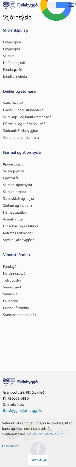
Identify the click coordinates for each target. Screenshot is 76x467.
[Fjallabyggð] (20, 5)
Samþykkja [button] (38, 460)
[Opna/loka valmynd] (71, 5)
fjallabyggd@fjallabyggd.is (22, 411)
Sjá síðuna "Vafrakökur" (45, 434)
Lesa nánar (10, 446)
